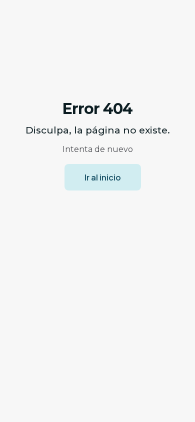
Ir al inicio (102, 177)
